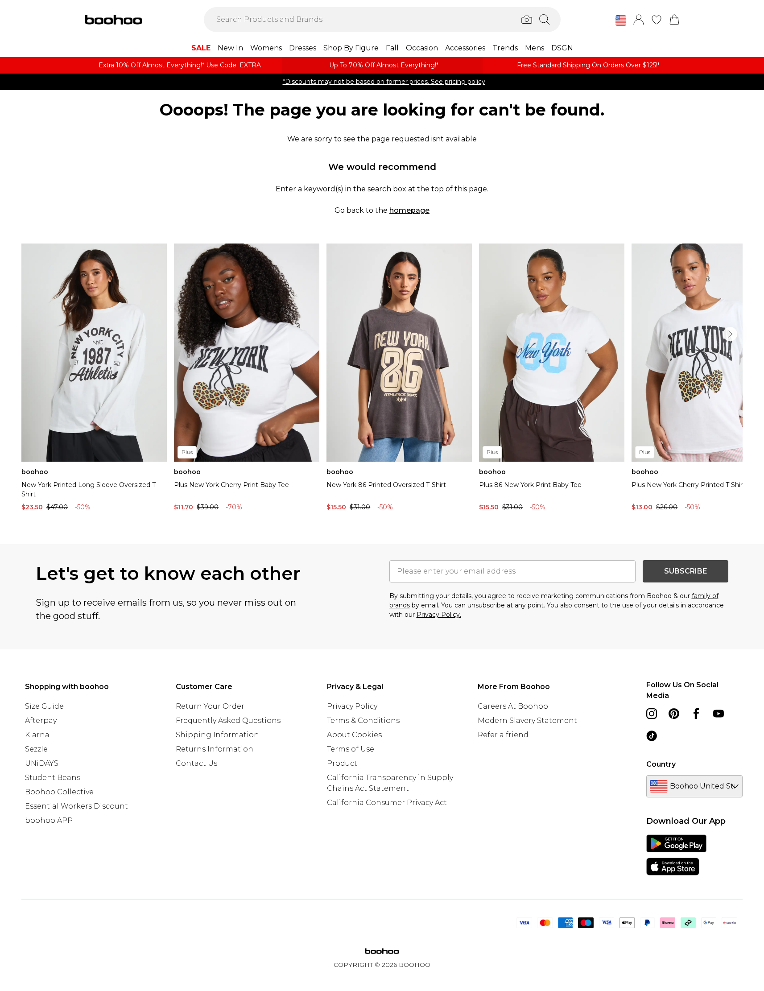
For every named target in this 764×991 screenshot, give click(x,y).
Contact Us (196, 763)
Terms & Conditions (363, 720)
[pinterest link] (674, 713)
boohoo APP (49, 820)
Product (342, 763)
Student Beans (52, 777)
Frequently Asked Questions (228, 720)
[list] (382, 380)
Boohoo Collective (59, 792)
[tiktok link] (651, 736)
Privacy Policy (352, 706)
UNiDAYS (41, 763)
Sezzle (36, 749)
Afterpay (41, 720)
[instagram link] (651, 713)
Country (661, 764)
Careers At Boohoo (513, 706)
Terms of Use (350, 749)
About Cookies (354, 735)
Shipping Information (217, 735)
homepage (409, 210)
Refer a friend (503, 735)
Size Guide (44, 706)
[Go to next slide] (730, 334)
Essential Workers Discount (76, 806)
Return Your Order (210, 706)
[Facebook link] (696, 713)
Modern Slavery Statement (527, 720)
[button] (621, 20)
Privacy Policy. (439, 615)
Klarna (37, 735)
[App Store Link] (676, 854)
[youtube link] (718, 713)
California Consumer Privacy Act (387, 802)
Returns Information (214, 749)
